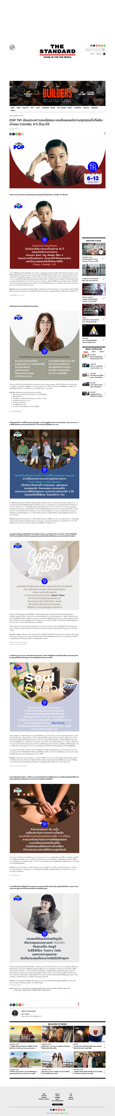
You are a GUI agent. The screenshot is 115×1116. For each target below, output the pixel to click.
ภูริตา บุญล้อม (15, 128)
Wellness (14, 115)
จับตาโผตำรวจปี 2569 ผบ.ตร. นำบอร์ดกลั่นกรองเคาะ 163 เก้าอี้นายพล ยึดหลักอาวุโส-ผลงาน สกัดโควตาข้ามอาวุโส (96, 376)
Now (71, 1095)
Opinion (44, 1097)
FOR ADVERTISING (57, 1100)
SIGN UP (98, 54)
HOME (12, 107)
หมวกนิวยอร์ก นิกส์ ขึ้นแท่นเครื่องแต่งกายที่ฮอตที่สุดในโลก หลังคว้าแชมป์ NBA (88, 1047)
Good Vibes (54, 988)
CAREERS (94, 107)
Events (71, 1097)
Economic (85, 257)
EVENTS (86, 107)
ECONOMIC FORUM (48, 107)
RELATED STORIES (57, 1024)
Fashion (12, 1044)
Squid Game (47, 990)
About (57, 1099)
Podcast (44, 1095)
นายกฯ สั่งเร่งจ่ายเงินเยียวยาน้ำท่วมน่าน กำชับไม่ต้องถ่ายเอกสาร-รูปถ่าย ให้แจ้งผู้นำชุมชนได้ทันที (96, 386)
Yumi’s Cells (26, 988)
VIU (49, 988)
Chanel (61, 988)
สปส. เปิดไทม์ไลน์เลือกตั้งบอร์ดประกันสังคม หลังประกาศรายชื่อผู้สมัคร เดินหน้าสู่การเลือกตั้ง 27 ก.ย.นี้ (90, 341)
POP (32, 107)
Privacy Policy (44, 1099)
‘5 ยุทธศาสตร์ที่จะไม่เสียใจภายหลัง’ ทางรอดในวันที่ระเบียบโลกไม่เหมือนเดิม (90, 300)
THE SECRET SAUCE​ (64, 107)
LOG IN (92, 54)
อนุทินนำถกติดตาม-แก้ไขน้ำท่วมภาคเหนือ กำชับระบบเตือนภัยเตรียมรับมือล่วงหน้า (96, 395)
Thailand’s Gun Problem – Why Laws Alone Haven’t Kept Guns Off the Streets (90, 279)
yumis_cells (16, 985)
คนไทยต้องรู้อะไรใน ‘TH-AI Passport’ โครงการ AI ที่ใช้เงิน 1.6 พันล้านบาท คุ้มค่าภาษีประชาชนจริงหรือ (90, 260)
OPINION (77, 107)
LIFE (38, 107)
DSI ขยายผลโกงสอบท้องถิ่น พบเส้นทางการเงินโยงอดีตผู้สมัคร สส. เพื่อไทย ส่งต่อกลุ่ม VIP (96, 358)
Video (57, 1095)
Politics (92, 382)
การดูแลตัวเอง (18, 990)
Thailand (90, 297)
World (84, 297)
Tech (90, 257)
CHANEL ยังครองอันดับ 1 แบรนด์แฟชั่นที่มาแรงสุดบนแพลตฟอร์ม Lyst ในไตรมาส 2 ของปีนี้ (23, 1072)
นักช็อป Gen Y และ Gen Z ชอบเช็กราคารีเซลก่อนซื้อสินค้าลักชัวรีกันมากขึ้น (56, 1047)
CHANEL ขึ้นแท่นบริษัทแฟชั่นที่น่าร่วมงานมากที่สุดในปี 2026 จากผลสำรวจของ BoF (88, 1072)
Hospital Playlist (27, 990)
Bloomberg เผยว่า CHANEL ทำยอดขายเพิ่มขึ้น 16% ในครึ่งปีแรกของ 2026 (56, 1072)
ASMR (34, 990)
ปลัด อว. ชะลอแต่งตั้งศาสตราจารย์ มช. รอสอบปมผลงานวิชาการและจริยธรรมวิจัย (96, 367)
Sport (76, 1044)
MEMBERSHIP (57, 1104)
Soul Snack (67, 988)
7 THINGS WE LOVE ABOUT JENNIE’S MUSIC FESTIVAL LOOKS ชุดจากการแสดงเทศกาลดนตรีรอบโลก (24, 1047)
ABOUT (13, 110)
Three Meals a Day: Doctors (38, 988)
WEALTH (25, 107)
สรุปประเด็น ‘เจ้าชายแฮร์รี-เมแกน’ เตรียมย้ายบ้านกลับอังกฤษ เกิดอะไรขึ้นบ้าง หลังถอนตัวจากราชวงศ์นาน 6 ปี (90, 321)
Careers (57, 1097)
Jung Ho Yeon (18, 988)
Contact (71, 1099)
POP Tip (40, 990)
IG (13, 295)
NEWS (18, 107)
